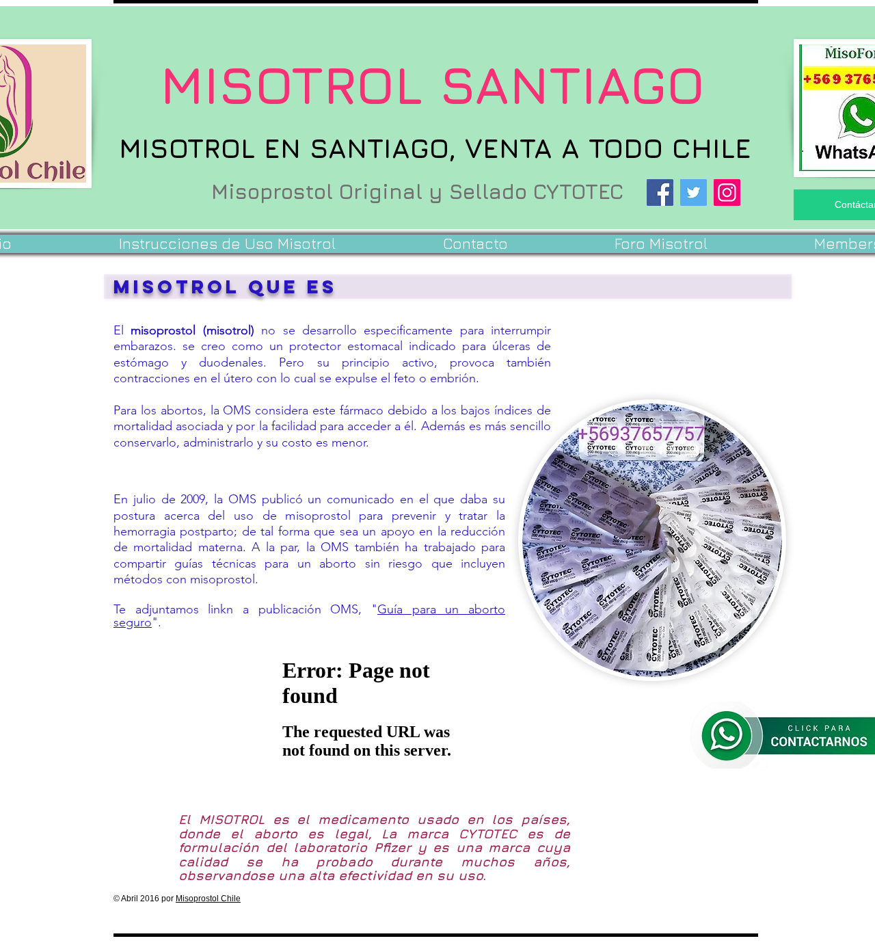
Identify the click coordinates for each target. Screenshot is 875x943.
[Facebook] (660, 192)
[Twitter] (693, 192)
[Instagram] (727, 192)
